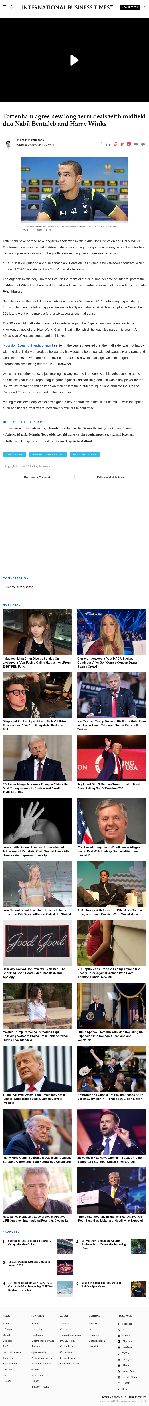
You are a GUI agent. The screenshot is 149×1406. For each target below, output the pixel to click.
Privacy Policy (67, 1340)
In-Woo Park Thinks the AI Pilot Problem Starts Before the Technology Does (104, 1244)
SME (5, 1346)
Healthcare (37, 1335)
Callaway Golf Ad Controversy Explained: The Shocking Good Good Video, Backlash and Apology (34, 973)
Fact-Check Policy (70, 1363)
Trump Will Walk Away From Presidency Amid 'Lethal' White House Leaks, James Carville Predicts (34, 1098)
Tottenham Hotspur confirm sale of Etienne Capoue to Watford (48, 441)
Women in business (41, 1363)
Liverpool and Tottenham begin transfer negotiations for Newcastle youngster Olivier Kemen (68, 428)
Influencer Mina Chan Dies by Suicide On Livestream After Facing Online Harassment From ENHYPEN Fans (37, 662)
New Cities (37, 1375)
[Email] (136, 144)
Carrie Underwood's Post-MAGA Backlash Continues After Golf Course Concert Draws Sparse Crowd (107, 662)
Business (8, 1340)
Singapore (94, 1335)
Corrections (66, 1352)
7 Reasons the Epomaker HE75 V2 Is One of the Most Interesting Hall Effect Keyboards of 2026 (31, 1286)
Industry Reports (40, 1386)
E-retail (35, 1323)
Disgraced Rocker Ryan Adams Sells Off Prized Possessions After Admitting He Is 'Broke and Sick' (35, 725)
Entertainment (10, 1363)
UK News (8, 1329)
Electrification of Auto (42, 1340)
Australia (93, 1323)
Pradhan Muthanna (32, 139)
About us (65, 1323)
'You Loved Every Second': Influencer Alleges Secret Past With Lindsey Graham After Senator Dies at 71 (109, 851)
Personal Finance (12, 1352)
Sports (6, 1375)
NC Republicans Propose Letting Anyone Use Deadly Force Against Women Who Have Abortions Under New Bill (108, 973)
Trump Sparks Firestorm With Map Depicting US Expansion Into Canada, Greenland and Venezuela (110, 1035)
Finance (35, 1346)
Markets (7, 1335)
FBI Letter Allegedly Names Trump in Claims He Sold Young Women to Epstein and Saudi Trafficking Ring (35, 788)
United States (96, 1346)
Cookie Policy (67, 1346)
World (6, 1323)
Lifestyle (7, 1369)
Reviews (7, 1381)
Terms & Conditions (70, 1335)
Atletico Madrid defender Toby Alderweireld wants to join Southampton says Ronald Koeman (69, 434)
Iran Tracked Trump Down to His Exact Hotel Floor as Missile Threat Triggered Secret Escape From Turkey (111, 725)
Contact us (66, 1329)
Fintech (35, 1381)
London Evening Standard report (29, 345)
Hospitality (37, 1329)
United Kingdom (97, 1340)
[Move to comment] (143, 144)
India (91, 1329)
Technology (9, 1358)
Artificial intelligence (42, 1358)
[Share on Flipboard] (122, 144)
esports (35, 1369)
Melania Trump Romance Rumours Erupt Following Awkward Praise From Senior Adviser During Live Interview (35, 1035)
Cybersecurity (38, 1352)
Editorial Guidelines (110, 477)
